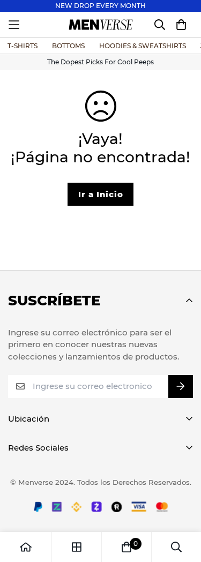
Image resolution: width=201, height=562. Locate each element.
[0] (126, 547)
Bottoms (68, 46)
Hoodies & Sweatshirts (142, 46)
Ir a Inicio (100, 194)
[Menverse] (101, 24)
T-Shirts (23, 46)
